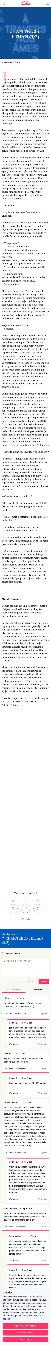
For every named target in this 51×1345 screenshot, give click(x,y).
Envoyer (44, 982)
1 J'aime (9, 1014)
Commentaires (14, 989)
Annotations (37, 990)
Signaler (27, 919)
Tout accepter (25, 1339)
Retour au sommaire (12, 62)
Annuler (31, 982)
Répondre (21, 1014)
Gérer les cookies (25, 1333)
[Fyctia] (25, 3)
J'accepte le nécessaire (25, 1326)
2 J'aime (14, 1044)
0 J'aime (14, 1093)
